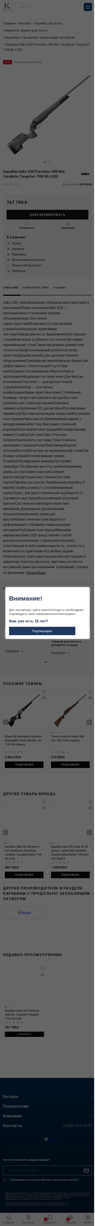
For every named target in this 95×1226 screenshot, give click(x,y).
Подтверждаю (42, 631)
